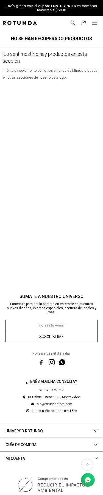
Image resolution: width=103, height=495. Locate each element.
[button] (72, 23)
